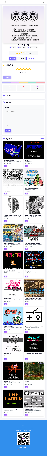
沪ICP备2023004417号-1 (23, 447)
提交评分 (8, 77)
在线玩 (13, 58)
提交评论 (8, 130)
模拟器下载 (31, 58)
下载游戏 (22, 58)
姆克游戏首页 (23, 422)
